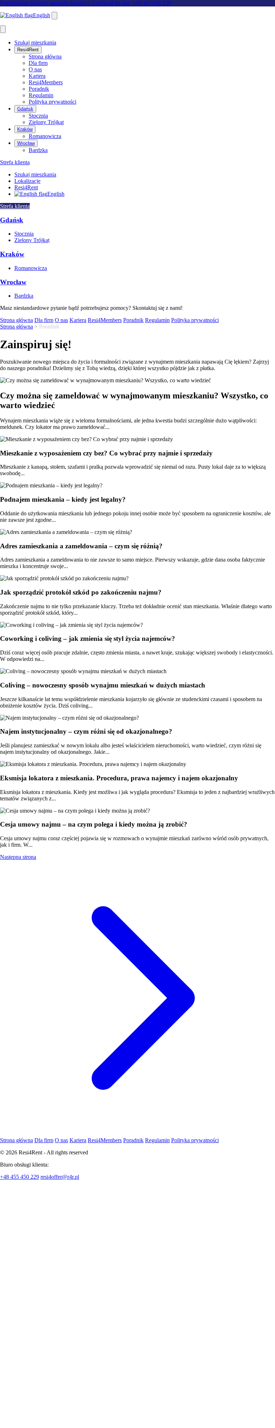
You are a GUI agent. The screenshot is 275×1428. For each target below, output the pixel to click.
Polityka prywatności (52, 102)
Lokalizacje (27, 181)
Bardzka (38, 150)
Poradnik (39, 89)
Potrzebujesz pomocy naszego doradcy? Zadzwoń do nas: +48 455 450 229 (85, 3)
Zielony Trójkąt (46, 122)
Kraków (25, 129)
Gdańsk (25, 109)
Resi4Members (46, 82)
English (41, 15)
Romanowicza (45, 136)
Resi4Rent (28, 49)
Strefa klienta (15, 162)
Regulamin (41, 95)
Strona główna (45, 56)
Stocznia (38, 116)
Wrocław (26, 143)
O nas (35, 69)
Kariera (37, 76)
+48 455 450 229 (19, 1177)
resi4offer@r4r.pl (59, 1177)
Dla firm (38, 63)
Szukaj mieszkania (35, 42)
